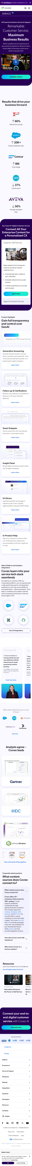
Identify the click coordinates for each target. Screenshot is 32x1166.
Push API (21, 920)
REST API (17, 914)
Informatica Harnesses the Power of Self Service (13, 990)
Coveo (6, 8)
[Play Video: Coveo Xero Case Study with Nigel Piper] (16, 62)
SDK (9, 922)
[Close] (30, 1156)
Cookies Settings (20, 1163)
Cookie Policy (14, 1160)
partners (11, 929)
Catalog (7, 912)
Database (14, 912)
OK (8, 1163)
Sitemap (7, 914)
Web (19, 912)
